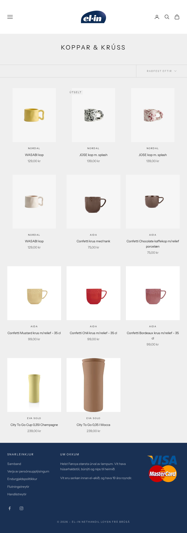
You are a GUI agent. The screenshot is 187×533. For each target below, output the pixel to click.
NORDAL (34, 148)
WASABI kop (34, 155)
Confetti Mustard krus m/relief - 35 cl (34, 333)
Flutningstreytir (18, 487)
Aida (152, 234)
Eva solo (34, 418)
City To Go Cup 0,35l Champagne (34, 425)
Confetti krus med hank (93, 241)
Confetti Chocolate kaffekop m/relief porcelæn (153, 243)
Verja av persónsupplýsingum (28, 471)
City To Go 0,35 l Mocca (93, 425)
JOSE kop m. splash (93, 155)
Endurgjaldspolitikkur (22, 479)
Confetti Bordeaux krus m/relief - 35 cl (153, 335)
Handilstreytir (16, 494)
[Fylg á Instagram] (21, 508)
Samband (14, 464)
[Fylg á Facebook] (9, 508)
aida (93, 234)
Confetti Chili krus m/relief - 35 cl (93, 333)
